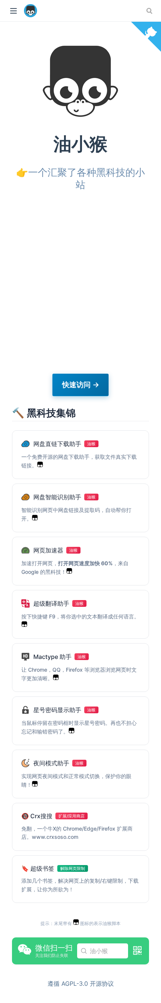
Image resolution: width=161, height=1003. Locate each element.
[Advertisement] (80, 282)
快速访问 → (80, 384)
